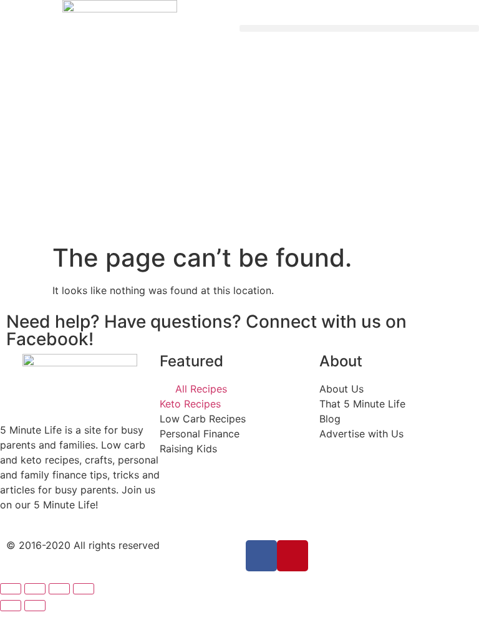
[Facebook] (261, 555)
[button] (359, 28)
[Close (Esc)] (10, 588)
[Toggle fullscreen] (59, 588)
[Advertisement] (239, 149)
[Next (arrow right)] (35, 605)
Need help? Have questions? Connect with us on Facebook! (206, 330)
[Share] (35, 588)
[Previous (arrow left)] (10, 605)
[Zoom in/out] (83, 588)
